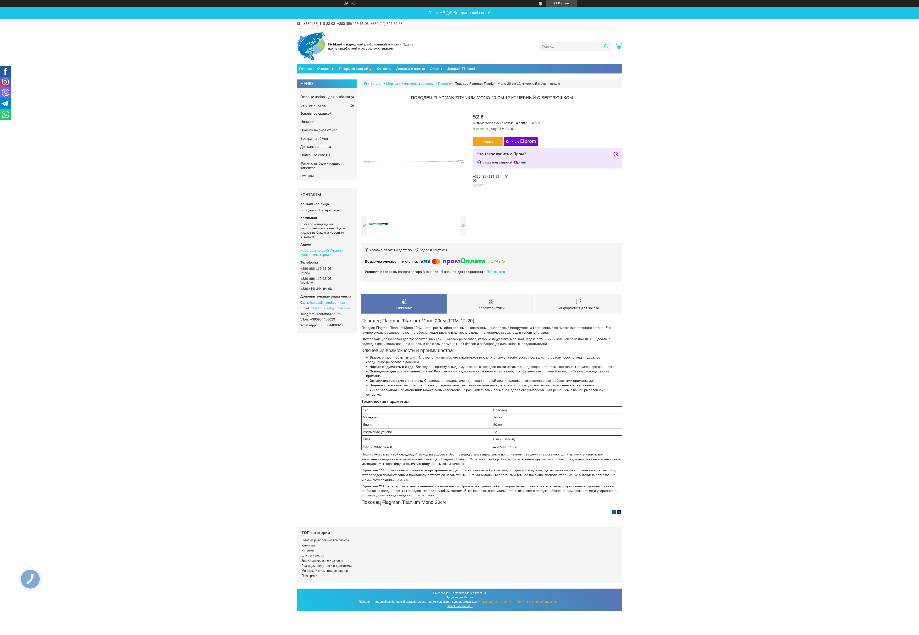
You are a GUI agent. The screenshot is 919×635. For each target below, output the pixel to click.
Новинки (307, 122)
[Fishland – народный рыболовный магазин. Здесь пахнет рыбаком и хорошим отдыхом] (311, 46)
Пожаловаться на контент (497, 601)
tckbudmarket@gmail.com (330, 308)
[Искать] (605, 46)
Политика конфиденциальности (538, 601)
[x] (619, 513)
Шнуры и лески (313, 555)
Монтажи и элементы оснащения (325, 571)
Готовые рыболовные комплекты (325, 540)
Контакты (384, 69)
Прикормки (309, 576)
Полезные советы (315, 155)
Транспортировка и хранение (322, 560)
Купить (487, 141)
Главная (305, 69)
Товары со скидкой (315, 113)
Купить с (512, 141)
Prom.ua (480, 593)
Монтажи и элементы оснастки (410, 83)
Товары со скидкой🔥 (355, 69)
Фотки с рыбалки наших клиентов (320, 165)
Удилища (308, 545)
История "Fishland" (461, 69)
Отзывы (436, 69)
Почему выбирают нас (318, 130)
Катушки (308, 550)
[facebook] (614, 513)
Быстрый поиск (313, 105)
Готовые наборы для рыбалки (325, 97)
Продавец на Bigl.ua (459, 597)
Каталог (323, 69)
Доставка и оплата (410, 69)
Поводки (444, 83)
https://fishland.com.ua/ (327, 302)
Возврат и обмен (314, 138)
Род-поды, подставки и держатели (327, 566)
